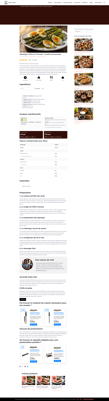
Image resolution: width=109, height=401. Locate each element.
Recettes (50, 2)
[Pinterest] (25, 366)
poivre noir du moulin (28, 107)
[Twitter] (22, 366)
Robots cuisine (98, 2)
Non (81, 399)
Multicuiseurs (39, 388)
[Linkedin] (27, 366)
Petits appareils (57, 2)
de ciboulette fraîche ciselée (34, 104)
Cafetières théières (67, 2)
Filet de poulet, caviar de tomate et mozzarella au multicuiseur (57, 387)
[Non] (107, 399)
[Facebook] (20, 366)
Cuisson (91, 2)
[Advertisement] (54, 15)
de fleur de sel (28, 106)
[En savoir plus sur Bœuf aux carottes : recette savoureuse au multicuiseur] (43, 380)
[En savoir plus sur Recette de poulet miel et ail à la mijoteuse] (28, 380)
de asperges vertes (32, 96)
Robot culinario (12, 2)
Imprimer (23, 299)
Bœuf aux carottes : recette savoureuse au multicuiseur (42, 387)
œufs (24, 97)
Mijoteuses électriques (26, 388)
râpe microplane (26, 186)
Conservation (77, 2)
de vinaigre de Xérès (31, 101)
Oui (78, 399)
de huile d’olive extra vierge (33, 99)
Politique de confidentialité (88, 399)
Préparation (85, 2)
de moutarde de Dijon (31, 102)
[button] (104, 2)
